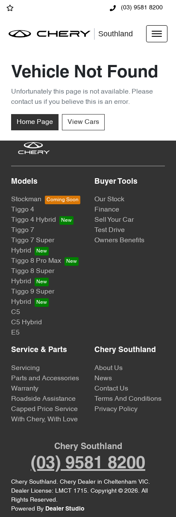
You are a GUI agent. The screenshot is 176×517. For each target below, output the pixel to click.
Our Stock (109, 199)
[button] (156, 33)
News (103, 378)
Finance (106, 209)
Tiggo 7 (22, 230)
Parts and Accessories (45, 378)
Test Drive (109, 230)
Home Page (35, 122)
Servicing (25, 368)
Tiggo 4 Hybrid (33, 220)
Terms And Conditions (127, 399)
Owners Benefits (119, 240)
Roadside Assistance (43, 399)
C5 (15, 312)
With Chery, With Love (44, 419)
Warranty (24, 388)
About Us (108, 368)
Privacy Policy (116, 409)
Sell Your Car (114, 220)
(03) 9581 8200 (141, 8)
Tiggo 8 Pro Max (36, 261)
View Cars (83, 122)
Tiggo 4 (22, 209)
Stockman (26, 199)
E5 (15, 332)
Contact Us (111, 388)
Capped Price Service (44, 409)
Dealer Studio (65, 509)
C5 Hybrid (26, 322)
